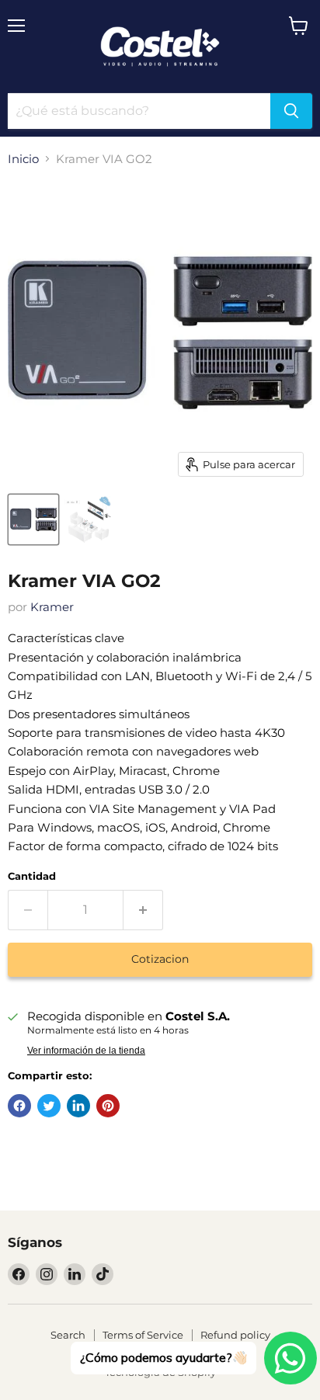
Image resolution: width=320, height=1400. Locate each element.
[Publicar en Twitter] (49, 1105)
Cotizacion (160, 959)
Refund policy (235, 1335)
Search (67, 1335)
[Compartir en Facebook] (19, 1105)
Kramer (52, 606)
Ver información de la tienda (86, 1050)
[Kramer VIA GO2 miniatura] (33, 519)
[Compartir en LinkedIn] (78, 1105)
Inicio (23, 158)
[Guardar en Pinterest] (108, 1105)
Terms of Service (143, 1335)
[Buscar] (291, 111)
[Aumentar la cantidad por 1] (143, 910)
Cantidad (32, 876)
